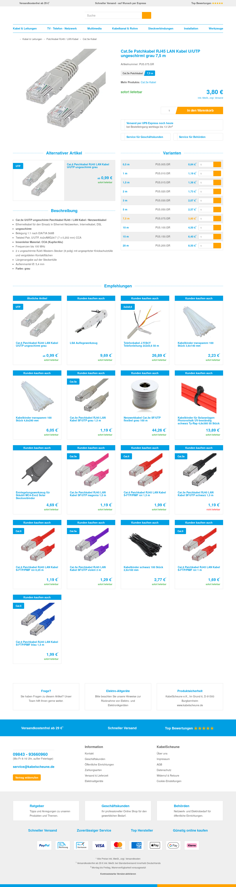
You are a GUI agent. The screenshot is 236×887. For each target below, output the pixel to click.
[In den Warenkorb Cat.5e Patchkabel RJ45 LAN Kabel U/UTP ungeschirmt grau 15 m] (217, 236)
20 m (126, 245)
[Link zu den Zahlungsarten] (118, 847)
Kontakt (89, 753)
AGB (159, 764)
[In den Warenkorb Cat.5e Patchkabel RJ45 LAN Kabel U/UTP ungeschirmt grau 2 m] (217, 191)
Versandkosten (133, 858)
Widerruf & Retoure (168, 775)
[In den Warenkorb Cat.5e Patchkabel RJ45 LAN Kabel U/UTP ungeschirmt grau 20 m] (217, 245)
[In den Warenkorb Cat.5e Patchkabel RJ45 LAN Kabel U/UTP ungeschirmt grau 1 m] (217, 173)
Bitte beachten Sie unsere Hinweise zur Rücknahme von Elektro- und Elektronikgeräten (118, 700)
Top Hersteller (142, 830)
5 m (125, 209)
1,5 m (126, 182)
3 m (125, 200)
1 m (125, 173)
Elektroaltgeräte (94, 781)
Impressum (163, 759)
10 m (126, 227)
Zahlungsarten (93, 770)
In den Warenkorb (200, 110)
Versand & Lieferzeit (96, 775)
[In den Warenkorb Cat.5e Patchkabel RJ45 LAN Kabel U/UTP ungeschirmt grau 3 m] (217, 200)
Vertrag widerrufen (26, 777)
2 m (125, 191)
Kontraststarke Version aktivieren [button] (118, 873)
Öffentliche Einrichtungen (99, 764)
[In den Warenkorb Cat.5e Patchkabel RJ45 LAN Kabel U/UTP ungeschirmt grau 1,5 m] (217, 182)
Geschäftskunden (95, 759)
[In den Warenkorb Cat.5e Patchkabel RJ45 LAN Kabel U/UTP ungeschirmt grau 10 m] (217, 227)
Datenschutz (164, 770)
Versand (219, 97)
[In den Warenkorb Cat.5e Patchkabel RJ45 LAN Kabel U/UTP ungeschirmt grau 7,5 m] (217, 218)
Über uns (162, 753)
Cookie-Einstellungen (169, 781)
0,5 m (126, 164)
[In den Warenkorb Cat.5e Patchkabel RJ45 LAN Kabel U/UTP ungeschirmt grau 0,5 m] (217, 164)
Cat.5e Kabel (148, 82)
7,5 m (126, 218)
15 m (126, 236)
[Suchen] (146, 15)
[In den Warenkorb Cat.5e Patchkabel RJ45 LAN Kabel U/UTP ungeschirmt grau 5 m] (217, 209)
